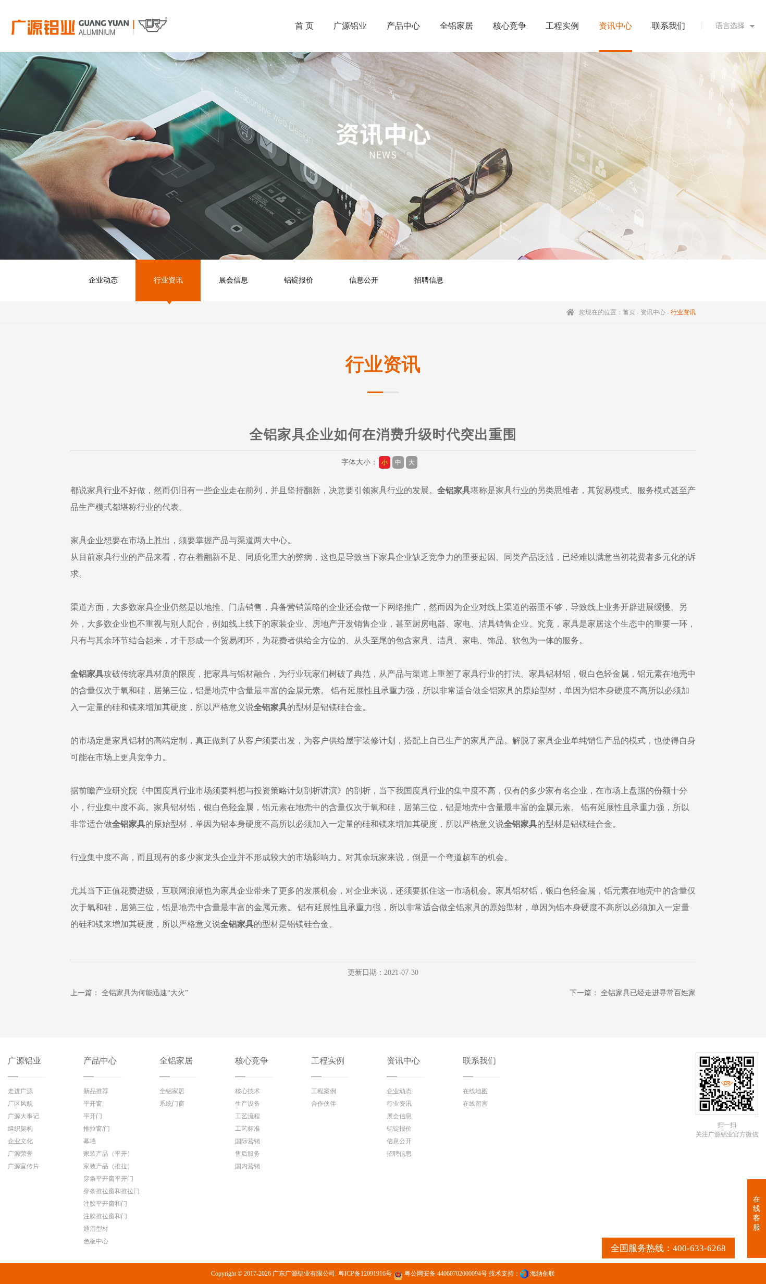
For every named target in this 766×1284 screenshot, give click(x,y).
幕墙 (89, 1141)
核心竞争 (251, 1060)
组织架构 (20, 1128)
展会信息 (233, 280)
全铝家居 (176, 1060)
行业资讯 (168, 280)
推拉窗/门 (96, 1128)
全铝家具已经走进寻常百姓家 (648, 993)
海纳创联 (542, 1273)
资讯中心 (652, 312)
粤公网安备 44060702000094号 (445, 1273)
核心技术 (247, 1091)
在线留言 (475, 1103)
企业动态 (103, 280)
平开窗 (92, 1103)
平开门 (92, 1116)
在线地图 (475, 1091)
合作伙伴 (323, 1103)
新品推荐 (95, 1091)
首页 (629, 312)
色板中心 (95, 1241)
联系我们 (479, 1060)
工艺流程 (247, 1116)
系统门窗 (171, 1103)
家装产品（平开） (108, 1153)
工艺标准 (247, 1128)
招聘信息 (428, 280)
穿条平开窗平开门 (108, 1178)
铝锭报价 (298, 280)
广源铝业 (24, 1060)
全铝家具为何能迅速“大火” (145, 993)
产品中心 (100, 1060)
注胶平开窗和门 (105, 1203)
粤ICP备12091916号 (365, 1273)
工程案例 (323, 1091)
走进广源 (20, 1091)
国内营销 (247, 1166)
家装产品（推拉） (108, 1166)
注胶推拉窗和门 (105, 1216)
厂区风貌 (20, 1103)
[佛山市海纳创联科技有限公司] (524, 1273)
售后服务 (247, 1153)
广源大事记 (23, 1116)
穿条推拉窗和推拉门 (111, 1191)
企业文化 (20, 1141)
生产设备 (247, 1103)
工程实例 (327, 1060)
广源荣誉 (20, 1153)
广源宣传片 (23, 1166)
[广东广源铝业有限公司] (89, 26)
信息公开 (363, 280)
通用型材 (95, 1228)
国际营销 (247, 1141)
